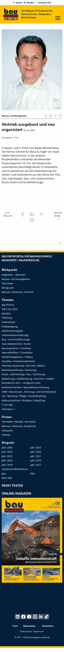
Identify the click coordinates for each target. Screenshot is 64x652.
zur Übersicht (8, 214)
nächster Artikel (58, 214)
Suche (19, 3)
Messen (30, 3)
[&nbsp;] (32, 69)
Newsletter (44, 3)
